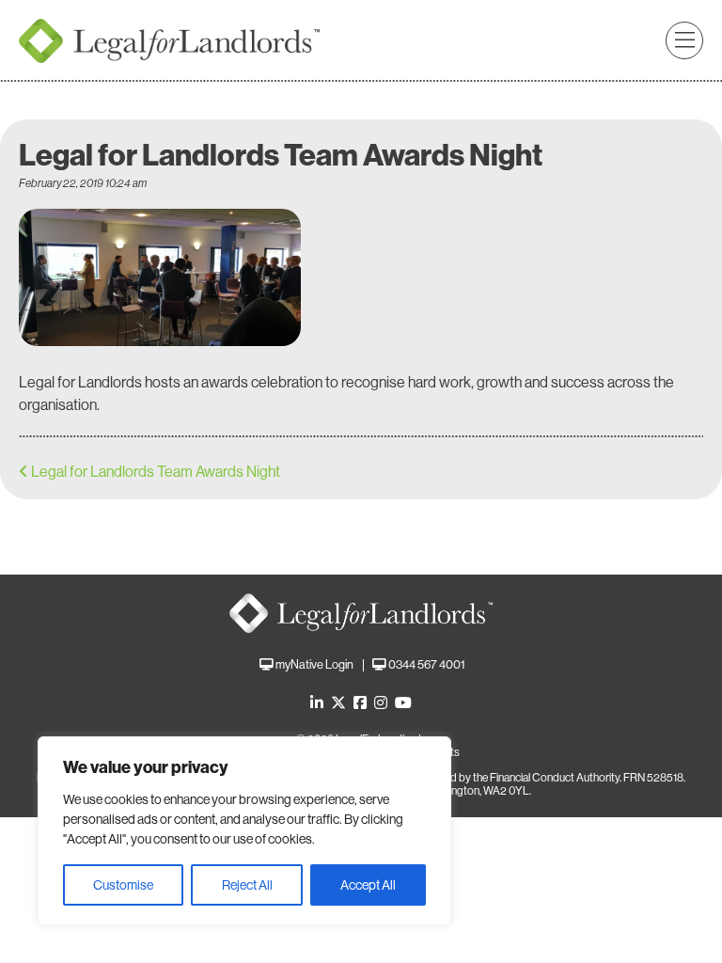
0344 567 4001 (426, 664)
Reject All (247, 884)
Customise (123, 884)
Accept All (368, 884)
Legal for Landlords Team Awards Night (155, 472)
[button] (684, 40)
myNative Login (314, 664)
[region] (244, 830)
